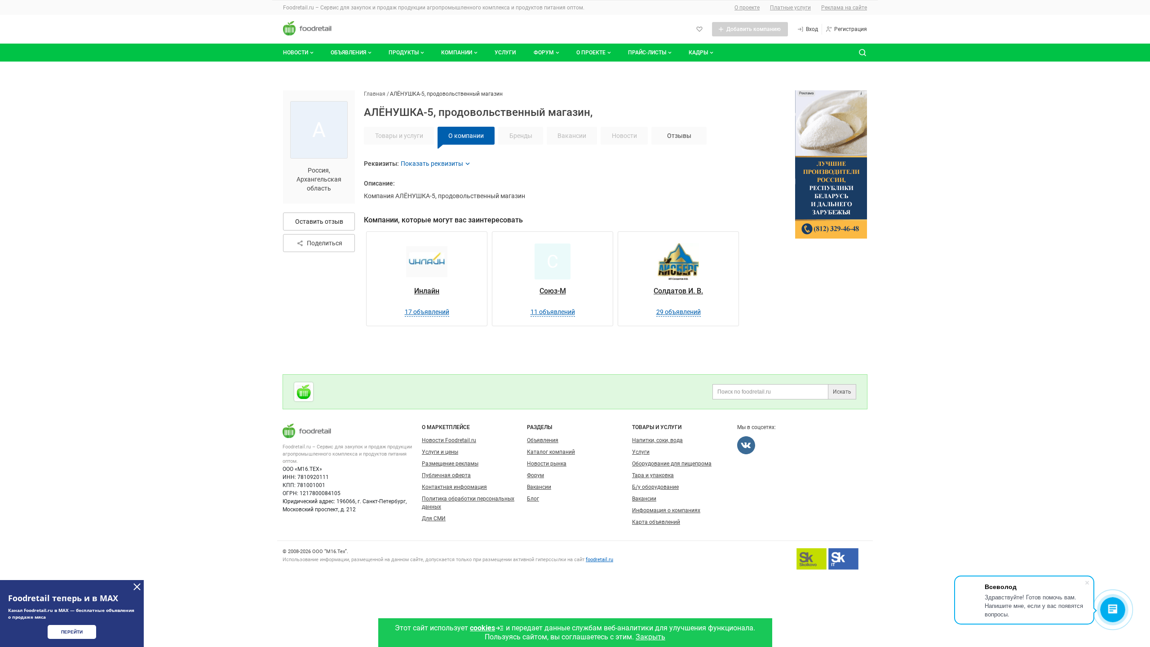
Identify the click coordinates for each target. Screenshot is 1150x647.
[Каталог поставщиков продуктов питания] (303, 392)
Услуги (505, 52)
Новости (295, 52)
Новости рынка (546, 464)
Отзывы (679, 135)
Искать (842, 392)
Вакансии (539, 487)
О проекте (747, 7)
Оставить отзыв (319, 221)
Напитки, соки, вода (657, 440)
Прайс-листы (647, 52)
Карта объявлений (656, 522)
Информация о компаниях (666, 510)
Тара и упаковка (653, 475)
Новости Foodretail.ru (449, 440)
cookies (482, 628)
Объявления (348, 52)
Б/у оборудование (655, 487)
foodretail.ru (599, 560)
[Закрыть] (137, 586)
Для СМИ (434, 518)
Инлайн (426, 291)
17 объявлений (427, 311)
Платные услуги (790, 7)
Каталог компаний (551, 452)
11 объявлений (553, 311)
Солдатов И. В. (678, 291)
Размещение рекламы (450, 464)
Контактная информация (454, 487)
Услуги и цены (440, 452)
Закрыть (650, 637)
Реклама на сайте (844, 7)
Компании (456, 52)
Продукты (404, 52)
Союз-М (553, 291)
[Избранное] (699, 29)
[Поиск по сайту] (862, 53)
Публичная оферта (446, 475)
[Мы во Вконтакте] (746, 445)
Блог (533, 499)
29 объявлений (678, 311)
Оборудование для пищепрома (672, 464)
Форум (544, 52)
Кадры (698, 52)
